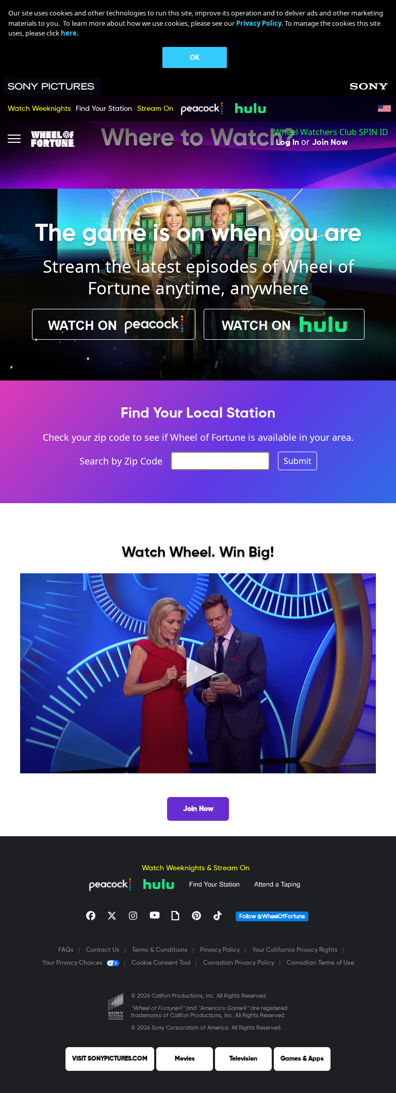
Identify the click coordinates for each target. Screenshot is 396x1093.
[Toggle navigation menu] (14, 139)
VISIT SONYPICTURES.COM (109, 1059)
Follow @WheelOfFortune (272, 916)
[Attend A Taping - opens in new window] (276, 884)
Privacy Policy (220, 950)
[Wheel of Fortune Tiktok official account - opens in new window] (217, 915)
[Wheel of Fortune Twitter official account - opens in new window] (112, 915)
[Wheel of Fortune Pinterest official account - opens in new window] (196, 915)
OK (195, 57)
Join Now (330, 143)
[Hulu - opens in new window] (250, 108)
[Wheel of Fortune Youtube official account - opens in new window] (154, 915)
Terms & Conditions (160, 950)
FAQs (66, 950)
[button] (198, 672)
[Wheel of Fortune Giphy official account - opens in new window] (175, 915)
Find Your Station (104, 108)
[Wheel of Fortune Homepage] (53, 139)
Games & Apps (302, 1059)
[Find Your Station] (214, 884)
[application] (198, 673)
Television (243, 1059)
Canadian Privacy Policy (238, 963)
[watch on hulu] (284, 324)
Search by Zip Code (120, 461)
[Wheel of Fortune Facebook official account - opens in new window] (90, 915)
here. (70, 33)
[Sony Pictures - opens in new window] (57, 86)
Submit (297, 461)
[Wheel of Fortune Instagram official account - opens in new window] (133, 915)
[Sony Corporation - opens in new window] (369, 86)
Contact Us (103, 950)
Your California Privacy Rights (295, 950)
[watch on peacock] (113, 324)
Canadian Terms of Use (320, 963)
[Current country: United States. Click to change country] (384, 108)
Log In (287, 143)
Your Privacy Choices (72, 963)
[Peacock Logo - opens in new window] (201, 108)
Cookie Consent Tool (161, 963)
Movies (185, 1059)
